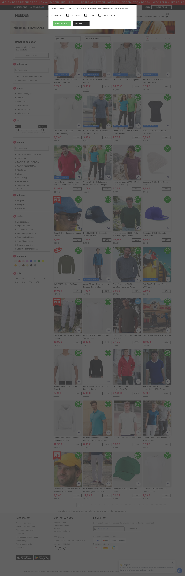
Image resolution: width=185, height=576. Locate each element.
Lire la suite (124, 8)
